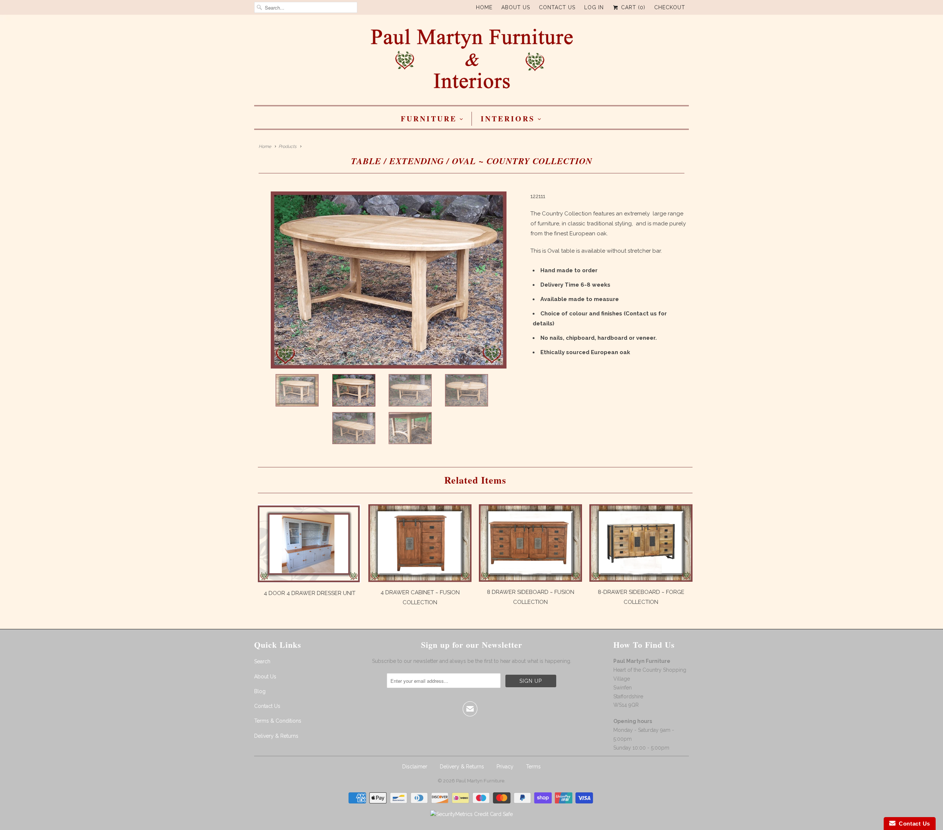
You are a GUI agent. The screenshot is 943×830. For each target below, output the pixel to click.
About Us (515, 7)
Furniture (429, 118)
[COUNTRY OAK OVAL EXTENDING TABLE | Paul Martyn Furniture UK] (388, 280)
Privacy (505, 767)
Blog (260, 691)
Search (262, 661)
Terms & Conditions (277, 721)
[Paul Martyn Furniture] (471, 62)
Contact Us (557, 7)
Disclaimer (414, 767)
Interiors (508, 118)
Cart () (632, 7)
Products (287, 146)
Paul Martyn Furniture (480, 781)
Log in (594, 7)
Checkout (669, 7)
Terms (533, 767)
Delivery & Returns (276, 736)
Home (484, 7)
